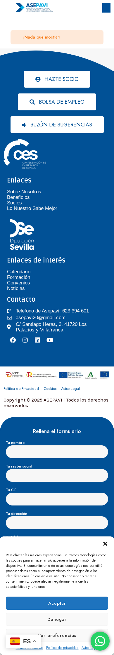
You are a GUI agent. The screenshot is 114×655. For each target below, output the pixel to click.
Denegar (57, 619)
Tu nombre (15, 442)
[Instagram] (25, 340)
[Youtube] (50, 340)
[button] (105, 544)
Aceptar (57, 603)
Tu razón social (19, 466)
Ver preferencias (57, 635)
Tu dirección (16, 513)
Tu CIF (11, 490)
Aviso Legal (90, 647)
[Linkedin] (37, 340)
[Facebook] (13, 340)
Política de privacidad (62, 647)
